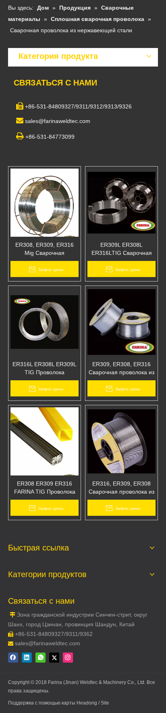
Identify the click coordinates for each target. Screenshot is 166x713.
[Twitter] (54, 658)
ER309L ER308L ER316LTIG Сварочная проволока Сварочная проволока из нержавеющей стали (121, 249)
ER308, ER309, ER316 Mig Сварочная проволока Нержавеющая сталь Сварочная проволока (44, 249)
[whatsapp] (40, 658)
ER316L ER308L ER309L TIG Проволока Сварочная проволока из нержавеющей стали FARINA (44, 368)
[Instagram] (68, 658)
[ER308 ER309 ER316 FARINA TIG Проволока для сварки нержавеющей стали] (44, 444)
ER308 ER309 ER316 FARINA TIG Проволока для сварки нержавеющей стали (44, 488)
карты (69, 703)
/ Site (103, 703)
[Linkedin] (27, 658)
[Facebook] (13, 658)
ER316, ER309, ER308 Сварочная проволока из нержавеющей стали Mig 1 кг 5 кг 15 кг (121, 488)
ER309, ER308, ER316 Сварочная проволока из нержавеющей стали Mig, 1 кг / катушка (121, 368)
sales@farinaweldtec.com (47, 643)
